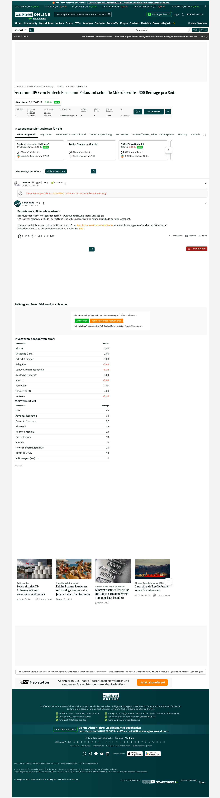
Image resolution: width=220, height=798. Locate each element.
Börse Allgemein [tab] (26, 134)
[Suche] (109, 14)
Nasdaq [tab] (182, 134)
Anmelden (81, 320)
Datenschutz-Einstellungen (118, 746)
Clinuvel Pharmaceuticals (29, 369)
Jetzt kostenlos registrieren (106, 320)
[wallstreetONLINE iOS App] (135, 755)
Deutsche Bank (24, 353)
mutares (20, 396)
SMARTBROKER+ (148, 716)
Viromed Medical (24, 431)
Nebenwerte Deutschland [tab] (71, 134)
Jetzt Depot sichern (65, 729)
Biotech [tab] (195, 134)
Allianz (19, 348)
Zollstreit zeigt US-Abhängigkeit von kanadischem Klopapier (31, 590)
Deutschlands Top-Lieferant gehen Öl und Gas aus (151, 588)
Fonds (69, 23)
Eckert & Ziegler (24, 359)
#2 (206, 203)
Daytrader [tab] (46, 134)
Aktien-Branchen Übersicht (99, 738)
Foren (59, 86)
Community (30, 23)
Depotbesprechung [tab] (101, 134)
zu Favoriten (154, 111)
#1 (206, 183)
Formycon (21, 385)
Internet (70, 86)
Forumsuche (141, 30)
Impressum (74, 746)
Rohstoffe (112, 23)
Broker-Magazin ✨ (164, 23)
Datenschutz (98, 746)
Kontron (19, 380)
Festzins (146, 23)
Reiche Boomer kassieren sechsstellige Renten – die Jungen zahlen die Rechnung (73, 590)
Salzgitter (20, 364)
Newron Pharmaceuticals (29, 447)
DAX (17, 410)
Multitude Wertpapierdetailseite (95, 225)
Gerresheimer (23, 437)
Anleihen (87, 23)
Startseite (19, 86)
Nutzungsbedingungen (142, 746)
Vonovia (19, 442)
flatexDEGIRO (23, 390)
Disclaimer (85, 746)
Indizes (59, 23)
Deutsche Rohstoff (26, 375)
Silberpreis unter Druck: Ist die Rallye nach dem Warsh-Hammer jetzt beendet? (112, 594)
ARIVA (90, 763)
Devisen (134, 23)
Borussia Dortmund (26, 421)
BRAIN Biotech (23, 453)
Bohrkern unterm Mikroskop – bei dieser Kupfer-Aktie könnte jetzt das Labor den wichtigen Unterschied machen (123, 36)
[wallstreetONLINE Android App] (153, 755)
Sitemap (119, 738)
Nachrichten (46, 23)
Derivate (100, 23)
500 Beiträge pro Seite (27, 171)
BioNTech (20, 426)
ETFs (78, 23)
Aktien (18, 23)
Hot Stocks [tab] (122, 134)
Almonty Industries (26, 415)
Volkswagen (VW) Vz (27, 458)
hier (81, 228)
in (190, 30)
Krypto (124, 23)
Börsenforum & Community (40, 86)
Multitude (22, 102)
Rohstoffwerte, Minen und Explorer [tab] (153, 134)
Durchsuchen (198, 248)
